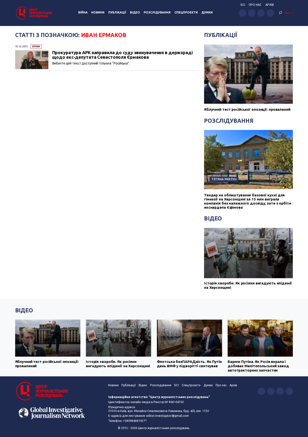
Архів (269, 4)
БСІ (243, 4)
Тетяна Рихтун (224, 179)
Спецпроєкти (191, 385)
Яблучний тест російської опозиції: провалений (247, 109)
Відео (135, 12)
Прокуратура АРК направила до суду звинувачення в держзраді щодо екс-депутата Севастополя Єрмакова (122, 54)
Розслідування (157, 12)
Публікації (117, 12)
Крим (36, 46)
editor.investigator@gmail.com (167, 415)
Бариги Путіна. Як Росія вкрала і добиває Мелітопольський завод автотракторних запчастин (258, 366)
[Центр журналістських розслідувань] (33, 12)
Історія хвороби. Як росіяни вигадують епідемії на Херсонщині (248, 285)
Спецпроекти (186, 12)
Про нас (255, 4)
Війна (83, 12)
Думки (207, 12)
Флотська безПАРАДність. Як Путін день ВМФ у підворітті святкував (189, 364)
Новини (97, 12)
